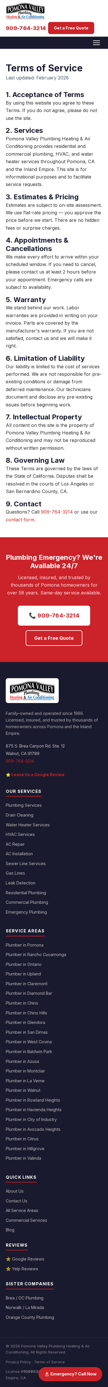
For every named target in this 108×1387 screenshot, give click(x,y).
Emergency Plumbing (26, 912)
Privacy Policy (18, 1362)
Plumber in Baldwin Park (29, 1051)
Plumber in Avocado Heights (33, 1129)
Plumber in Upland (23, 973)
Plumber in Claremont (27, 983)
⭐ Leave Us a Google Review (35, 774)
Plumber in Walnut (23, 1090)
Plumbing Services (24, 805)
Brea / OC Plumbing (24, 1297)
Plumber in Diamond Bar (29, 993)
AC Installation (19, 853)
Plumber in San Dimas (27, 1032)
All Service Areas (22, 1210)
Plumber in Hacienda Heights (34, 1109)
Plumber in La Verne (25, 1080)
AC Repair (15, 844)
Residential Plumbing (26, 892)
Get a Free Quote (71, 28)
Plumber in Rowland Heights (33, 1100)
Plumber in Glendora (25, 1022)
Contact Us (16, 1200)
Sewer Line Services (26, 863)
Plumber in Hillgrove (25, 1148)
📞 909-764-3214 (54, 615)
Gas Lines (15, 873)
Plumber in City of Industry (31, 1119)
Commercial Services (26, 1220)
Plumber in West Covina (29, 1041)
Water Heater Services (28, 824)
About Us (15, 1191)
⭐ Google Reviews (25, 1258)
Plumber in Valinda (23, 1158)
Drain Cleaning (19, 815)
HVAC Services (20, 834)
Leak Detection (20, 882)
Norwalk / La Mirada (25, 1307)
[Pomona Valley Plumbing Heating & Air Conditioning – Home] (25, 11)
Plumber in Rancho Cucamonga (36, 954)
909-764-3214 (26, 28)
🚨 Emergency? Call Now (70, 1373)
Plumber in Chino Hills (26, 1012)
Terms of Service (49, 1362)
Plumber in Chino (22, 1003)
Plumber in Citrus (22, 1138)
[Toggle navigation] (96, 43)
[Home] (32, 690)
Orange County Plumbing (30, 1317)
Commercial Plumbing (27, 902)
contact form (20, 520)
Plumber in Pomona (24, 944)
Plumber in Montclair (25, 1070)
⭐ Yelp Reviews (22, 1268)
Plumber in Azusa (22, 1061)
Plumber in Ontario (23, 964)
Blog (10, 1229)
